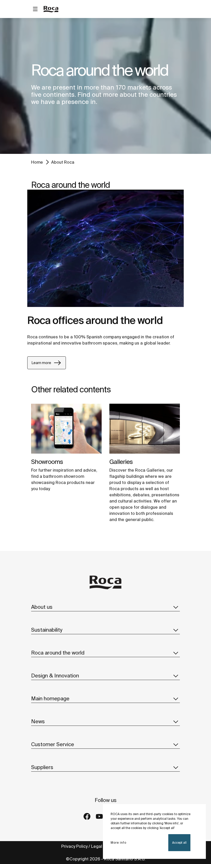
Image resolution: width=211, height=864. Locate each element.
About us (41, 607)
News (38, 721)
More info (118, 842)
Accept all (179, 842)
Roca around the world (57, 653)
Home (37, 162)
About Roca (62, 162)
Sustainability (46, 630)
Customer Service (52, 744)
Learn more (41, 363)
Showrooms (47, 461)
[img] (66, 429)
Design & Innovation (55, 675)
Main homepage (50, 698)
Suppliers (42, 767)
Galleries (121, 461)
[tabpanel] (105, 86)
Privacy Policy (74, 846)
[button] (176, 607)
